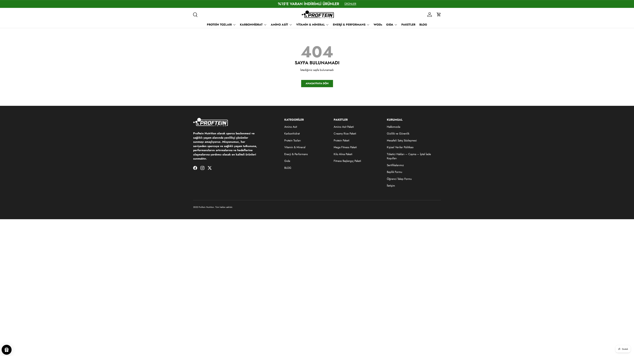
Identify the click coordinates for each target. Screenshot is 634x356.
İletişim (391, 186)
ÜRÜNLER (350, 4)
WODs (378, 25)
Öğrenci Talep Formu (399, 179)
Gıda (287, 161)
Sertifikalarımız (395, 165)
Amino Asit (290, 127)
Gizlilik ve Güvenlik (398, 133)
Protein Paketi (341, 140)
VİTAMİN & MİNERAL (310, 25)
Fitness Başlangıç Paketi (347, 161)
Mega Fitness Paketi (345, 147)
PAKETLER (408, 25)
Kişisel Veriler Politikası (400, 147)
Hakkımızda (393, 127)
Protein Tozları (292, 140)
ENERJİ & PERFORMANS (349, 25)
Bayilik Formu (394, 172)
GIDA (389, 25)
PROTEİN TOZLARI (219, 25)
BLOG (423, 25)
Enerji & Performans (296, 154)
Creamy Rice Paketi (345, 133)
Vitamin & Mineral (294, 147)
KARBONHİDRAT (251, 25)
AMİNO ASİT (279, 25)
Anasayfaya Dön (317, 83)
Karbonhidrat (292, 133)
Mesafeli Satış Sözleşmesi (402, 140)
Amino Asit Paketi (344, 127)
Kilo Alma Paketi (343, 154)
